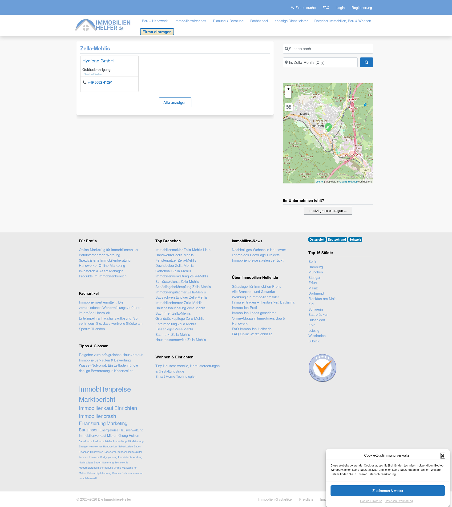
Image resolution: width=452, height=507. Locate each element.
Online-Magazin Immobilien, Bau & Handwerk (258, 321)
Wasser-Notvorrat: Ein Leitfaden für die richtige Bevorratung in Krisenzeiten (108, 368)
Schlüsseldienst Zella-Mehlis (177, 281)
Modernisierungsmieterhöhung (96, 467)
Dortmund (316, 293)
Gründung (138, 441)
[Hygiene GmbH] (328, 127)
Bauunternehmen (122, 473)
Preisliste (306, 499)
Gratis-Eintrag (94, 74)
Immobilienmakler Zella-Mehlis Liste (182, 249)
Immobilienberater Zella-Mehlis (178, 302)
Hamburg (315, 266)
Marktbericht (97, 399)
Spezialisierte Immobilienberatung (104, 260)
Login (340, 7)
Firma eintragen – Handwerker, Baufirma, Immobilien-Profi (263, 305)
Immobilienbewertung (130, 457)
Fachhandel (259, 20)
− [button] (288, 94)
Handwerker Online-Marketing (102, 265)
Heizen (134, 435)
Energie (83, 446)
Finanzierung (92, 423)
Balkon (91, 473)
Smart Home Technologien (175, 376)
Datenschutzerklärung (399, 501)
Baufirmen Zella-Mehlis (173, 313)
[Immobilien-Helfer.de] (103, 24)
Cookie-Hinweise (371, 501)
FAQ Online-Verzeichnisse (252, 333)
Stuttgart (314, 277)
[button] (442, 455)
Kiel (311, 303)
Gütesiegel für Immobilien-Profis (256, 286)
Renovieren (96, 452)
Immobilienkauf (96, 407)
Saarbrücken (318, 314)
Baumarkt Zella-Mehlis (172, 334)
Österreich (317, 239)
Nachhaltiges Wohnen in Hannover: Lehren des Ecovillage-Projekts (259, 252)
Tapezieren (110, 452)
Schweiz (355, 239)
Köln (311, 324)
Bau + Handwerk (155, 20)
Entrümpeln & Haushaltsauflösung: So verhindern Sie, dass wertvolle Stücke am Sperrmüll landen (111, 323)
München (315, 271)
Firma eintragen (157, 31)
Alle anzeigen (174, 102)
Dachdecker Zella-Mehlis (174, 265)
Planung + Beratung (228, 20)
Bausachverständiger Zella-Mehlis (181, 297)
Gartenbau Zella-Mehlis (173, 270)
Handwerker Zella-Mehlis (174, 254)
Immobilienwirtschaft (190, 20)
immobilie (138, 473)
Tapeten (83, 457)
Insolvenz (94, 457)
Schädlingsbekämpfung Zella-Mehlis (183, 286)
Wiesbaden (317, 335)
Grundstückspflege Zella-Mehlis (179, 318)
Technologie (121, 462)
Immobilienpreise (105, 388)
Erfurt (312, 282)
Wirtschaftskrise (103, 441)
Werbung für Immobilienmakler (255, 296)
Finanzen (84, 452)
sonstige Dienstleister (291, 20)
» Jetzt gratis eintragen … (328, 210)
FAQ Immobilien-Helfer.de (251, 328)
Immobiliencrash (97, 415)
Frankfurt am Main (322, 298)
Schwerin (315, 309)
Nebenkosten (125, 446)
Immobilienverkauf (92, 435)
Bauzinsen (89, 430)
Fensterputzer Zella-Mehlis (175, 260)
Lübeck (314, 340)
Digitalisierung (103, 473)
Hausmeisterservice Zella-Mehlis (180, 339)
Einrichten (125, 407)
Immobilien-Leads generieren (254, 312)
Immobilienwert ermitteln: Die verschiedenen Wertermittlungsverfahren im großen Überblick (110, 307)
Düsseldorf (316, 319)
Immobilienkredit (88, 478)
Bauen (137, 446)
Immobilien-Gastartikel (275, 499)
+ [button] (288, 88)
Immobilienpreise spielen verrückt (257, 260)
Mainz (313, 287)
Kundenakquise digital (129, 452)
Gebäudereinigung (96, 69)
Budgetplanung (108, 457)
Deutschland (337, 239)
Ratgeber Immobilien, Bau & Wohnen (342, 20)
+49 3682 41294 (100, 82)
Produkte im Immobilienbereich (102, 275)
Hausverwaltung (131, 429)
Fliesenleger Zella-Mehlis (174, 328)
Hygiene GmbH (98, 60)
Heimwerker (95, 446)
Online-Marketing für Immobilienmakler (108, 249)
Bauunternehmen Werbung (99, 254)
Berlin (312, 261)
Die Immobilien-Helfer (114, 499)
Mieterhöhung (117, 435)
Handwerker (110, 446)
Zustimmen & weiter (387, 490)
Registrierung (361, 7)
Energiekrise (109, 429)
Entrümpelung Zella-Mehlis (175, 323)
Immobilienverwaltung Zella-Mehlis (181, 275)
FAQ (326, 7)
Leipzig (313, 330)
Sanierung (108, 462)
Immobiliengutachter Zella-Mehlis (180, 291)
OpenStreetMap (348, 181)
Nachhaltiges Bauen (90, 462)
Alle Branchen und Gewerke (253, 291)
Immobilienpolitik (122, 441)
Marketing (117, 423)
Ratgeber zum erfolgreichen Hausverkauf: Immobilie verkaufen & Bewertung (111, 357)
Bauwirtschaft (86, 441)
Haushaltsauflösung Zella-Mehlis (180, 307)
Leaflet (319, 181)
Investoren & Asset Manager (101, 270)
